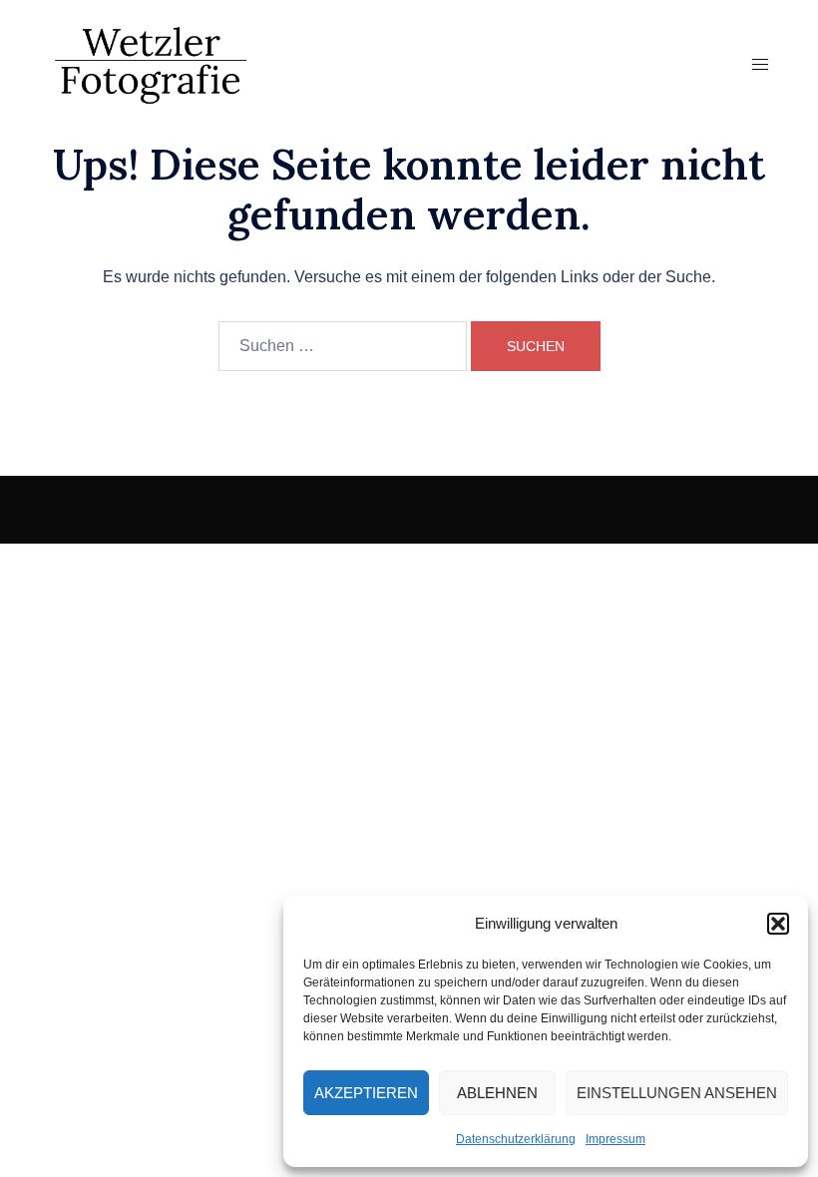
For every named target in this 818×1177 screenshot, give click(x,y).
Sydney (419, 508)
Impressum (615, 1139)
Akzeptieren (366, 1092)
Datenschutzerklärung (516, 1139)
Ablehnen (497, 1092)
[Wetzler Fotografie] (150, 63)
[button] (778, 924)
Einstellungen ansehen (677, 1092)
